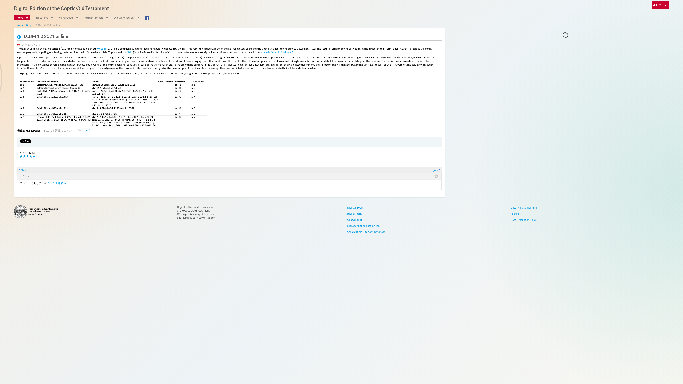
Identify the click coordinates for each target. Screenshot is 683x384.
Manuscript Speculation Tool (363, 225)
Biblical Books (355, 207)
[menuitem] (660, 5)
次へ (435, 170)
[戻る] (20, 37)
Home (19, 25)
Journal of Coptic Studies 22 (276, 52)
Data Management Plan (524, 207)
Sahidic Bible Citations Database (366, 231)
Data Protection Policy (523, 219)
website (102, 48)
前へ (23, 170)
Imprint (514, 213)
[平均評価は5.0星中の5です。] (21, 156)
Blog (28, 25)
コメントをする (56, 183)
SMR (130, 52)
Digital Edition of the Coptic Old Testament (61, 8)
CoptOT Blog (354, 219)
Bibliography (354, 213)
